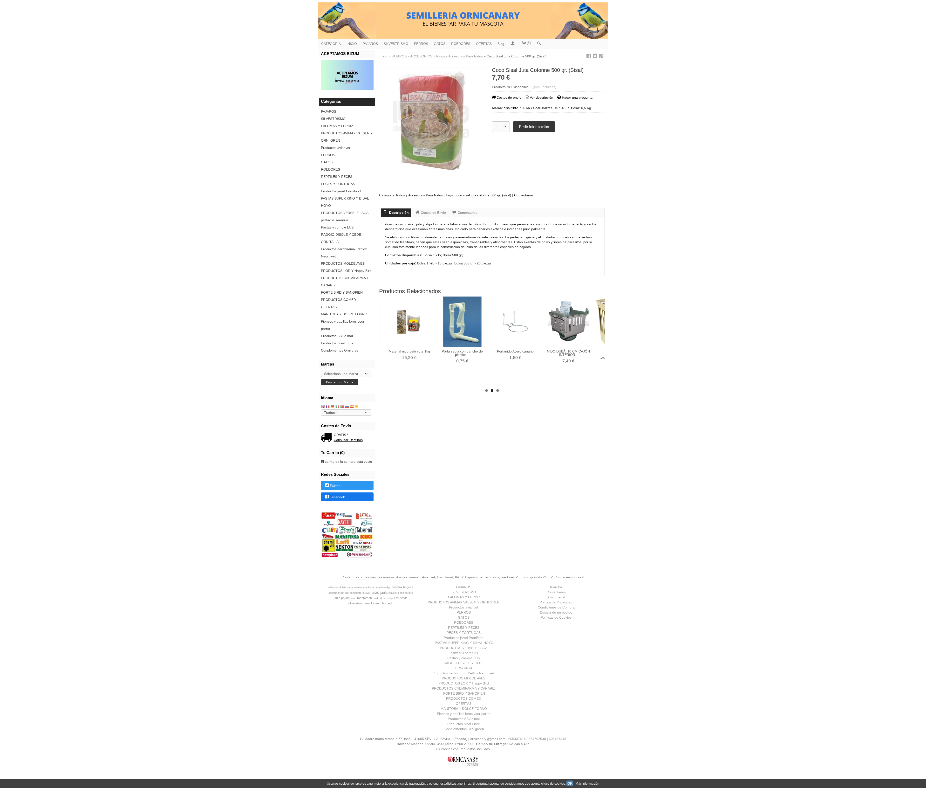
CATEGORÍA (331, 44)
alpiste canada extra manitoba (356, 587)
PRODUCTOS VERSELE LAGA (344, 213)
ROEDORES (460, 44)
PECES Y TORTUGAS (338, 184)
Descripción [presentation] (398, 212)
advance (333, 587)
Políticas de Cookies (556, 617)
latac (353, 598)
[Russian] (347, 407)
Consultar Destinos (348, 440)
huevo (366, 592)
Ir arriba (556, 587)
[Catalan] (357, 407)
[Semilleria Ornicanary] (463, 20)
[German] (332, 407)
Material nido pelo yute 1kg (409, 351)
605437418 (557, 739)
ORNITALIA (330, 242)
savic (404, 598)
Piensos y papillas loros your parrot (342, 325)
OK (569, 783)
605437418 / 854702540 (527, 739)
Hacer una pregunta (577, 97)
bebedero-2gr (383, 587)
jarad (375, 592)
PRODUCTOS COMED (338, 300)
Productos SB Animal (337, 336)
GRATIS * (341, 435)
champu (343, 592)
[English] (323, 407)
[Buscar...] (539, 44)
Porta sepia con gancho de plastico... (462, 353)
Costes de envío (509, 97)
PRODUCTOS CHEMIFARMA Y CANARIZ (345, 281)
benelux (397, 587)
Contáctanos (556, 592)
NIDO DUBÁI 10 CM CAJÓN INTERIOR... (568, 353)
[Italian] (337, 407)
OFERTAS (484, 44)
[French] (328, 407)
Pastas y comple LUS (337, 227)
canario (332, 592)
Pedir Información (534, 126)
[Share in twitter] (595, 56)
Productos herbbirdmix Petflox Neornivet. (344, 252)
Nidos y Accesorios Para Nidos (419, 195)
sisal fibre (511, 108)
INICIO (352, 44)
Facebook (337, 497)
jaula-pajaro (342, 598)
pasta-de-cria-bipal (384, 598)
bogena (408, 587)
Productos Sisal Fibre (337, 343)
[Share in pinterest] (601, 56)
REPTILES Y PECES (336, 177)
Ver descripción (541, 97)
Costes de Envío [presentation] (433, 212)
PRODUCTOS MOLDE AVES (343, 263)
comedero (355, 592)
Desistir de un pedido (556, 612)
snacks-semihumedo (378, 603)
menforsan (364, 598)
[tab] (396, 212)
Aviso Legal (556, 597)
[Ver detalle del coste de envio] (327, 437)
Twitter (335, 486)
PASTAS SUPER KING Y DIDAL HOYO (345, 201)
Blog (500, 44)
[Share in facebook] (589, 56)
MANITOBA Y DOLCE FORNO (344, 314)
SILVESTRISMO (396, 44)
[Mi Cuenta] (512, 44)
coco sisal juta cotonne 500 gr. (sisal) (483, 195)
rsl (397, 598)
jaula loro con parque (400, 592)
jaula (384, 592)
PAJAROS (370, 44)
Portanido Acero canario (515, 351)
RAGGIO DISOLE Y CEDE (341, 234)
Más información (587, 783)
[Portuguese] (342, 407)
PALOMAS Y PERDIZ (337, 126)
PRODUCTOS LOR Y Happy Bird (346, 271)
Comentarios (524, 195)
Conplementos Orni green (341, 350)
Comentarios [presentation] (467, 212)
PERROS (421, 44)
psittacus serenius (334, 220)
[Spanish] (352, 407)
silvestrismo (355, 603)
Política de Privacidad (556, 602)
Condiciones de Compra (556, 607)
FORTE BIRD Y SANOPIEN (342, 292)
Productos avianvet (335, 148)
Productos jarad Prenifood (341, 191)
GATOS (439, 44)
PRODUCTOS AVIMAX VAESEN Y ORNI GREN (347, 136)
